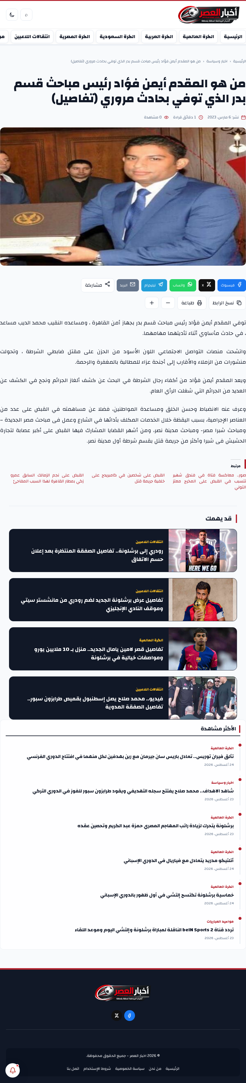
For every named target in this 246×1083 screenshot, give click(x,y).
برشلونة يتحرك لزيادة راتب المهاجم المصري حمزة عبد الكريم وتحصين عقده (155, 825)
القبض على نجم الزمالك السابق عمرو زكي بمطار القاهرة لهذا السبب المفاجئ (47, 478)
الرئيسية (233, 36)
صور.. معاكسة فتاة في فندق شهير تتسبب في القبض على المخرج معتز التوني (209, 481)
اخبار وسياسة (216, 61)
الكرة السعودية (117, 36)
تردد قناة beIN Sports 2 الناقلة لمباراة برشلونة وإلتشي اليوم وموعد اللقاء (154, 929)
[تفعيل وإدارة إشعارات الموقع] (12, 1070)
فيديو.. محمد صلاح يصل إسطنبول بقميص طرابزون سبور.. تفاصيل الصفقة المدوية (95, 703)
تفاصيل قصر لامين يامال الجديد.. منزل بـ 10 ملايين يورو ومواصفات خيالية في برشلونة (98, 653)
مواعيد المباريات (220, 922)
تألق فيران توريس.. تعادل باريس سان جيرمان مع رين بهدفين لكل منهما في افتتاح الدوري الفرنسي (130, 756)
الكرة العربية (159, 36)
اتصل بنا (73, 1068)
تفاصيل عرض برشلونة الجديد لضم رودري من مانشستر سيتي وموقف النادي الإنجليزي (92, 604)
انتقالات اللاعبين (32, 36)
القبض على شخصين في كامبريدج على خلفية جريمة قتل (128, 478)
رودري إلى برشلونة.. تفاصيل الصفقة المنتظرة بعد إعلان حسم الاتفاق (97, 555)
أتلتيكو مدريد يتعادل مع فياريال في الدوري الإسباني (179, 860)
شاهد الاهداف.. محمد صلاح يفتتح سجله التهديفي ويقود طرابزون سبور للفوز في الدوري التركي (133, 791)
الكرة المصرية (74, 36)
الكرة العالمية (198, 36)
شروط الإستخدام (97, 1068)
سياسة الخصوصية (130, 1068)
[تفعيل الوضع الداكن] (12, 15)
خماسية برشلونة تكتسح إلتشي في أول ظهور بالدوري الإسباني (167, 895)
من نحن (155, 1068)
